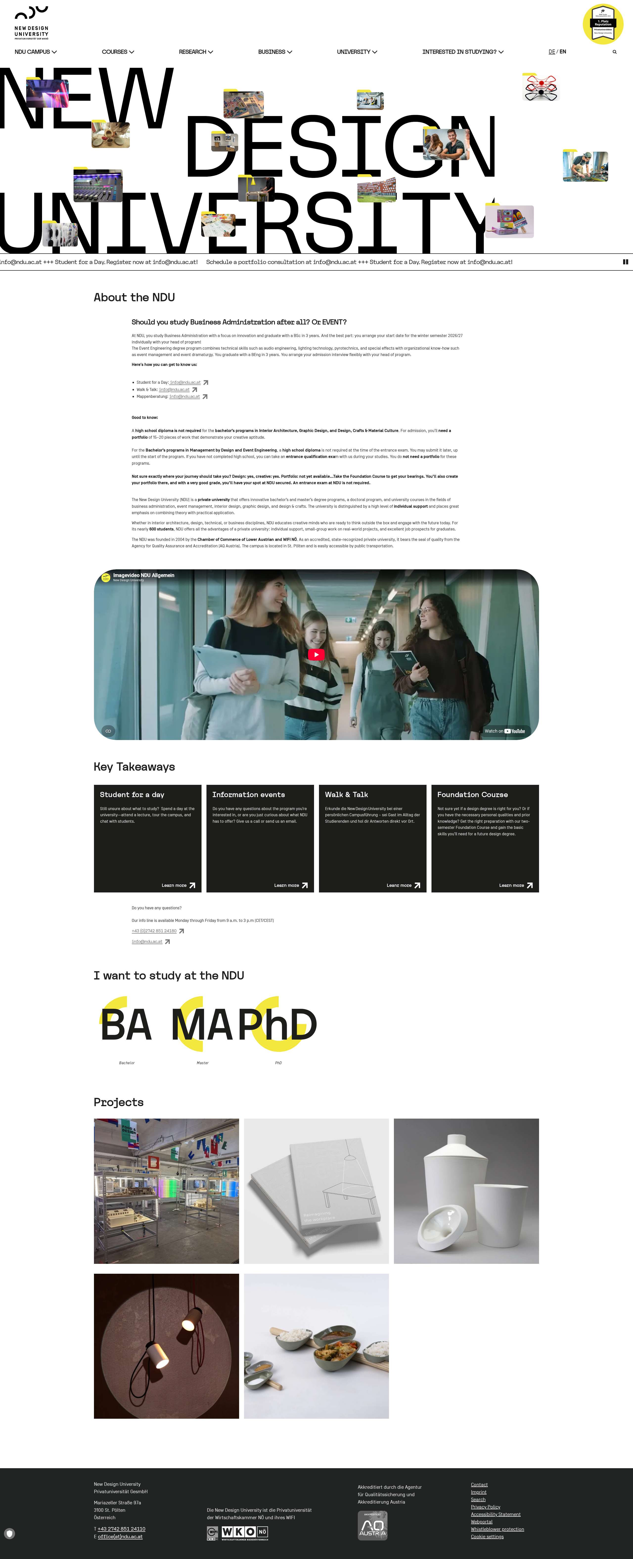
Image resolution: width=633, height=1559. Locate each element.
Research (192, 51)
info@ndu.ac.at (185, 382)
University (353, 51)
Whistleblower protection (497, 1529)
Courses (114, 51)
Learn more (174, 885)
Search (478, 1499)
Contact (479, 1484)
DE (552, 51)
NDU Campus (32, 51)
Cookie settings (487, 1536)
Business (271, 51)
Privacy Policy (485, 1507)
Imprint (479, 1492)
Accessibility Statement (496, 1514)
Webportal (482, 1522)
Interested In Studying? (460, 51)
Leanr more (399, 885)
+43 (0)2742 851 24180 (154, 930)
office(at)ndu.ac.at (120, 1536)
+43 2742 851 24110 (121, 1529)
